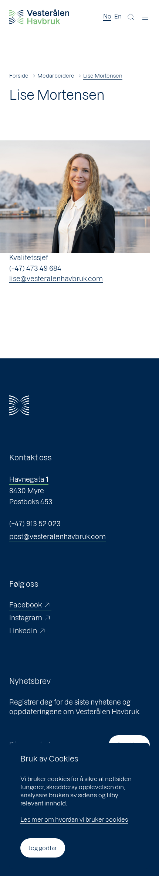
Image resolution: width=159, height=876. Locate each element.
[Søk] (130, 17)
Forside (18, 76)
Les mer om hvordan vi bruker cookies (74, 819)
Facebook (25, 605)
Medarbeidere (55, 76)
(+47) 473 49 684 (35, 268)
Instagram (25, 617)
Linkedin (23, 630)
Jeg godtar (42, 848)
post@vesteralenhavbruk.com (57, 536)
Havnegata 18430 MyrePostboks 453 (31, 490)
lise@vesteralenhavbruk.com (56, 278)
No (107, 16)
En (118, 16)
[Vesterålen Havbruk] (39, 16)
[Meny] (145, 17)
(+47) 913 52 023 (35, 523)
